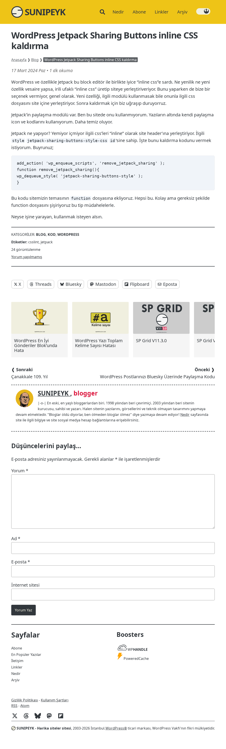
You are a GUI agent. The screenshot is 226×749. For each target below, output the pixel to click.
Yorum (19, 471)
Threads (43, 284)
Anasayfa (18, 59)
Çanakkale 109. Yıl (29, 373)
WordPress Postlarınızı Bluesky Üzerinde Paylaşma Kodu (157, 373)
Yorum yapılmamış (26, 256)
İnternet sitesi (25, 585)
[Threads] (28, 718)
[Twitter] (16, 718)
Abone (16, 648)
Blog (35, 59)
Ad (15, 539)
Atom (24, 705)
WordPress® (116, 728)
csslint (33, 242)
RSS (14, 705)
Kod (52, 234)
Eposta (170, 284)
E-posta (20, 562)
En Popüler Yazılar (26, 654)
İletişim (17, 660)
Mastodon (105, 284)
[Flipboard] (62, 718)
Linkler (17, 667)
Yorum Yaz (23, 610)
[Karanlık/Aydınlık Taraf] (203, 11)
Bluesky (73, 284)
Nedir (185, 414)
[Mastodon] (51, 718)
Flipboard (139, 284)
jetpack (47, 242)
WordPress (68, 234)
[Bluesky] (39, 718)
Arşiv (15, 680)
